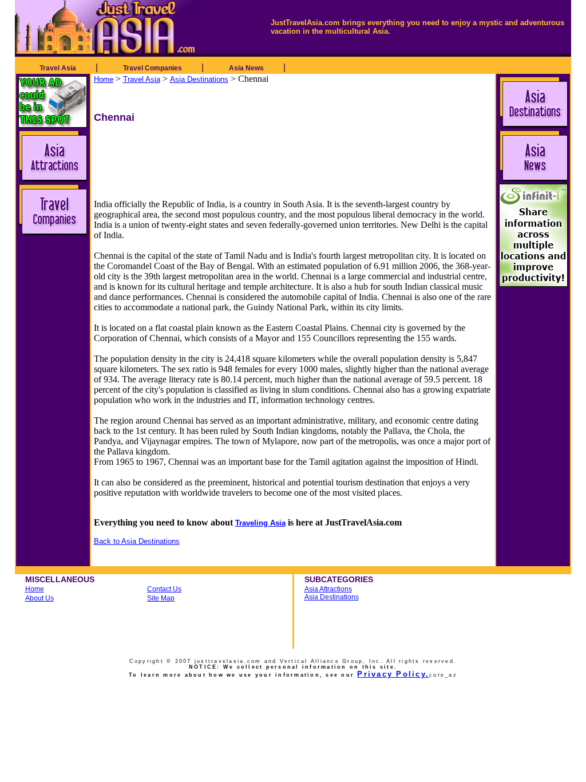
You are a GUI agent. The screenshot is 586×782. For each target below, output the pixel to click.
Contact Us (164, 589)
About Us (39, 598)
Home (103, 79)
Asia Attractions (328, 589)
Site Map (161, 598)
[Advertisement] (229, 149)
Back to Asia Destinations (137, 541)
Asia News (246, 68)
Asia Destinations (199, 79)
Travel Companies (152, 68)
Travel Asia (57, 68)
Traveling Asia (260, 523)
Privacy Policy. (393, 674)
